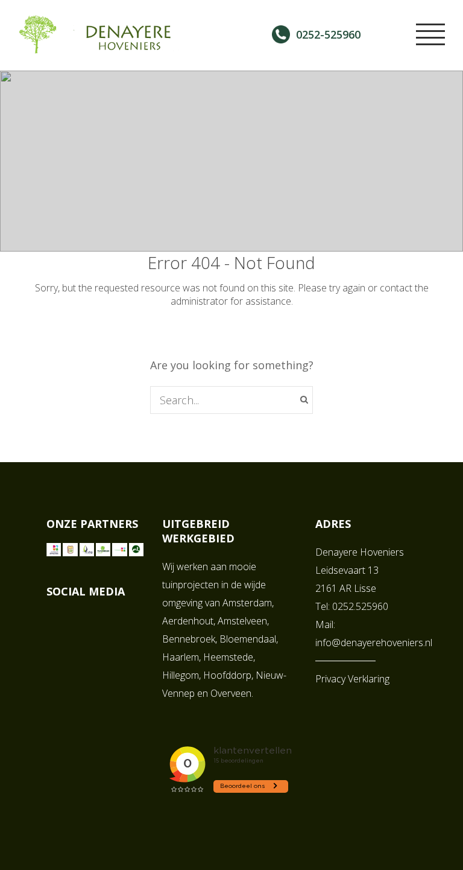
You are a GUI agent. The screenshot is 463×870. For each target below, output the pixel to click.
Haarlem (180, 657)
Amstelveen (242, 620)
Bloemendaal (247, 639)
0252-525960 (328, 34)
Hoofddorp (227, 675)
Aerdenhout (187, 620)
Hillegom (180, 675)
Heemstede (228, 657)
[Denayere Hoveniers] (108, 47)
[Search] (304, 399)
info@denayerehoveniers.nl (373, 642)
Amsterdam (247, 602)
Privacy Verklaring (352, 678)
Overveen (230, 693)
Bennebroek (188, 639)
